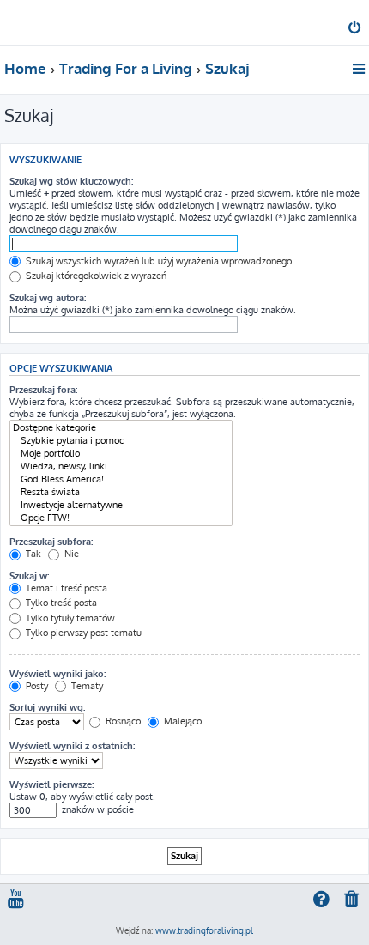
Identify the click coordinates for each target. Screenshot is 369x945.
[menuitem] (356, 29)
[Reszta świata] (121, 492)
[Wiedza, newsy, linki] (121, 466)
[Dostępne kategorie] (121, 427)
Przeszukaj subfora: (51, 542)
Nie (70, 554)
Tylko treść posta (60, 603)
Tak (32, 554)
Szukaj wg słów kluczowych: (71, 181)
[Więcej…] (360, 68)
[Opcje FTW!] (121, 518)
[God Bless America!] (121, 479)
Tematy (86, 686)
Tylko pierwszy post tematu (82, 633)
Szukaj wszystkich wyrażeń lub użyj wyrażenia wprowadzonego (157, 261)
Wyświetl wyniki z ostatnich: (72, 746)
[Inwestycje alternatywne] (121, 505)
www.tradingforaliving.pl (204, 930)
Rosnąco (122, 721)
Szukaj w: (29, 576)
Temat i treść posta (65, 588)
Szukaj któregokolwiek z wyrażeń (94, 276)
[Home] (41, 21)
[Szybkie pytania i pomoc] (121, 440)
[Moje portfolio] (121, 453)
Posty (35, 686)
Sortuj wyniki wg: (47, 707)
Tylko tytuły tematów (69, 618)
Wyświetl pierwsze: (51, 784)
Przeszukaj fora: (43, 390)
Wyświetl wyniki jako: (57, 674)
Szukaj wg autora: (47, 298)
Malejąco (181, 721)
